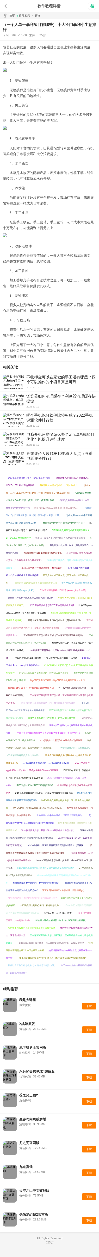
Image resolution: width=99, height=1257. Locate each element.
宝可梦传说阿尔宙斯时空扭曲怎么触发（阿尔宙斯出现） (55, 620)
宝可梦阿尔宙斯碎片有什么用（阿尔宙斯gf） (63, 890)
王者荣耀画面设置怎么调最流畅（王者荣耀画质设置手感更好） (54, 635)
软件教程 (24, 15)
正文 (36, 15)
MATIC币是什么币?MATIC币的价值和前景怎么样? (32, 898)
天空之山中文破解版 (34, 1190)
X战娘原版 (27, 1024)
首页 (12, 15)
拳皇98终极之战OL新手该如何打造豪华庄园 (36, 583)
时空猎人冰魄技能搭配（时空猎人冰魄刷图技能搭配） (61, 920)
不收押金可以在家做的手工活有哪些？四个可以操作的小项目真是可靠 (61, 379)
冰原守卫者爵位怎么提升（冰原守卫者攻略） (29, 478)
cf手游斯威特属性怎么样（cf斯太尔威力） (59, 485)
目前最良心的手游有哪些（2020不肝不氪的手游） (61, 815)
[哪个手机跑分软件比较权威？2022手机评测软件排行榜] (13, 420)
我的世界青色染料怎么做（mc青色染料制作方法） (32, 965)
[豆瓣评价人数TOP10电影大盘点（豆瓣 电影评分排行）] (13, 458)
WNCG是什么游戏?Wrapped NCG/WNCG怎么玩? (37, 808)
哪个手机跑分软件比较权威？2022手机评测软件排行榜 (59, 417)
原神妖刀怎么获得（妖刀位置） (58, 913)
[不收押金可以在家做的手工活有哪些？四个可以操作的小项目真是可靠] (13, 382)
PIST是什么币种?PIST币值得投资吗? (35, 785)
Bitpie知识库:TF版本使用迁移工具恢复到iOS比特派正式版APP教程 (51, 943)
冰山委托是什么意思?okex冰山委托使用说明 (61, 740)
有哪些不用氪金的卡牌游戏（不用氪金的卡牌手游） (53, 718)
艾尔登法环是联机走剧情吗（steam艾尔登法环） (63, 590)
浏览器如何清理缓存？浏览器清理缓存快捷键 (61, 398)
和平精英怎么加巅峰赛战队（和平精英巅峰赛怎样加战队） (49, 703)
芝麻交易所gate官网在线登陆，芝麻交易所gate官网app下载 (44, 793)
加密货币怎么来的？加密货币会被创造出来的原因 (32, 928)
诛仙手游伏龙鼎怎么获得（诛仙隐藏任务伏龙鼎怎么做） (48, 830)
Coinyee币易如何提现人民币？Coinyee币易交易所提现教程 (45, 868)
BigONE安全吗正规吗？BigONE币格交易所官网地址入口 (57, 680)
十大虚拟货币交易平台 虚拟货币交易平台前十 (63, 523)
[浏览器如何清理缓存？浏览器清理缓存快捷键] (13, 401)
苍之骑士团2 (28, 1095)
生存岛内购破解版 (32, 1119)
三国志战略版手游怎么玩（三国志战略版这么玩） (46, 763)
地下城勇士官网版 (32, 1047)
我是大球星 (27, 1000)
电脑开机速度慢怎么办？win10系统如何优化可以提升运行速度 (60, 436)
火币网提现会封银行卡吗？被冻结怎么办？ (40, 905)
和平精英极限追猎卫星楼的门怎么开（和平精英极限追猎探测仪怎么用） (53, 958)
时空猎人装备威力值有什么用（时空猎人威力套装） (44, 673)
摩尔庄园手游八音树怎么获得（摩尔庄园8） (42, 568)
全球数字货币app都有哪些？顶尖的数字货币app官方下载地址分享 (48, 733)
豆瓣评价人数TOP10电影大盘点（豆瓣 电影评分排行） (59, 456)
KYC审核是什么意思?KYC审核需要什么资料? (52, 605)
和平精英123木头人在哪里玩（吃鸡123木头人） (57, 508)
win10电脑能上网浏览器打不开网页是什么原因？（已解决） (57, 845)
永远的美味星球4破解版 (37, 1071)
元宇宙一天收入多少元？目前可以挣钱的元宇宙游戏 (60, 538)
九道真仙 (26, 1167)
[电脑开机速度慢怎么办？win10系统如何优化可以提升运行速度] (13, 439)
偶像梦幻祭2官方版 (33, 1214)
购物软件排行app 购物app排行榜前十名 (43, 553)
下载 (89, 1006)
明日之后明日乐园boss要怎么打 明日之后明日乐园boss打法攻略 (46, 658)
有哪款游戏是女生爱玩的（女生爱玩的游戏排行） (36, 883)
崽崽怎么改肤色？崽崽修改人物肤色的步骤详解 (30, 598)
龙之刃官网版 (29, 1143)
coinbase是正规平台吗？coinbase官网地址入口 (31, 688)
